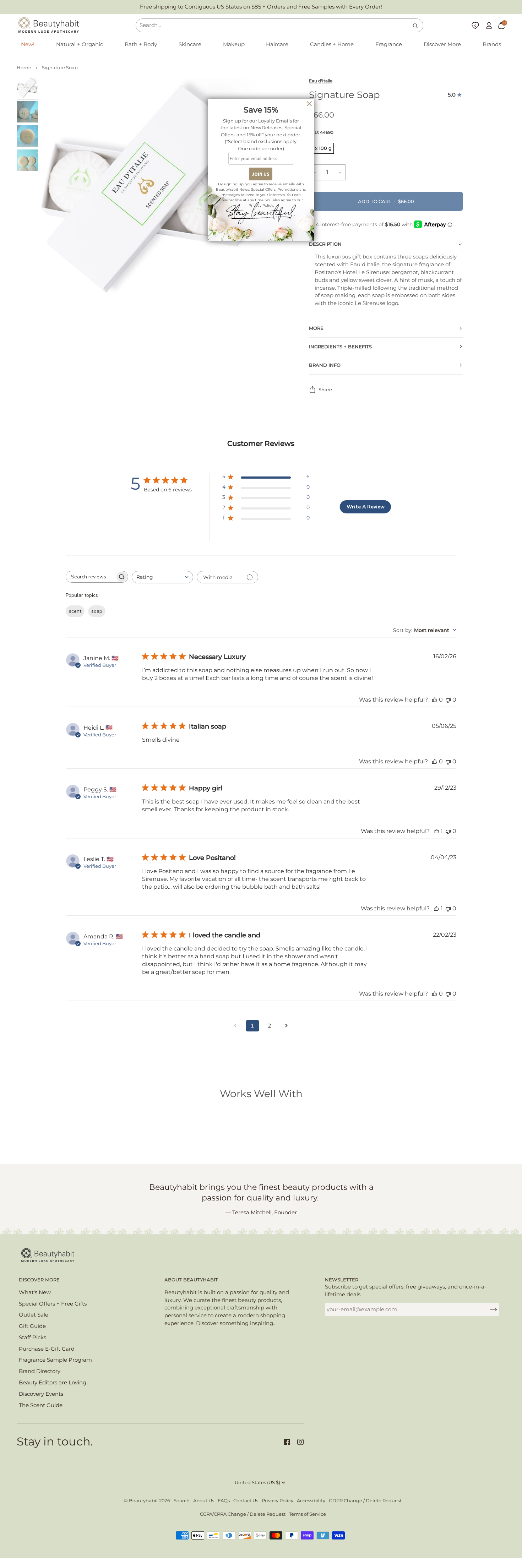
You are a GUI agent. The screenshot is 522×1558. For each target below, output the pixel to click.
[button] (79, 44)
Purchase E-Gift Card (47, 1349)
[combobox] (162, 577)
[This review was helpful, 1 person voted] (436, 831)
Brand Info (325, 365)
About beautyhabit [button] (191, 1279)
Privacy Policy (277, 1500)
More (316, 328)
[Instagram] (300, 1442)
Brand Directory (39, 1371)
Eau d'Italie (320, 80)
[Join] (487, 1309)
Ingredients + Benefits (340, 346)
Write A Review (366, 506)
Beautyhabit (143, 1500)
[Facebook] (287, 1442)
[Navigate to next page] (286, 1025)
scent (75, 611)
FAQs (224, 1500)
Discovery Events (41, 1394)
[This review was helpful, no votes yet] (434, 699)
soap (96, 611)
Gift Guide (32, 1326)
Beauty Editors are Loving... (54, 1382)
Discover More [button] (39, 1279)
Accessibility (311, 1500)
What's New (35, 1292)
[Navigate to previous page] (235, 1025)
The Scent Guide (40, 1405)
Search (182, 1500)
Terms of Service (307, 1514)
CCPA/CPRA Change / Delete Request (243, 1514)
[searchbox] (90, 576)
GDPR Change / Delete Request (365, 1500)
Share (325, 389)
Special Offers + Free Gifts (53, 1304)
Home (24, 67)
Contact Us (245, 1500)
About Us (203, 1500)
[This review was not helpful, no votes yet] (448, 699)
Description (325, 244)
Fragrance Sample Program (55, 1360)
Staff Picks (32, 1337)
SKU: (321, 132)
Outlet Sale (33, 1315)
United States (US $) (257, 1482)
